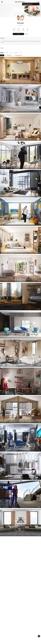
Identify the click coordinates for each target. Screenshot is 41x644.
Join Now (38, 1)
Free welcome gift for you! (28, 4)
